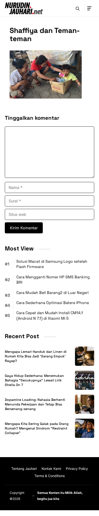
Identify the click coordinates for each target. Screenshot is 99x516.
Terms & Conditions (49, 476)
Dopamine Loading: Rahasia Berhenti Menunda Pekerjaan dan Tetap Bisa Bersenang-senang (35, 404)
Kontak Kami (51, 468)
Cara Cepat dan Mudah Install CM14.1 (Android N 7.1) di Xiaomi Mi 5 (49, 315)
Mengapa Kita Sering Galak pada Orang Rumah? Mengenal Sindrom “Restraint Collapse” (36, 428)
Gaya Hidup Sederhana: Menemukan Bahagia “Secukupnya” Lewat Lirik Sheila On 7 (34, 380)
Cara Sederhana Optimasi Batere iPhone (52, 302)
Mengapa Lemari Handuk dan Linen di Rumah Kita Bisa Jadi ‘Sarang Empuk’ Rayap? (36, 356)
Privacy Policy (77, 468)
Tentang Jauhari (24, 468)
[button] (78, 8)
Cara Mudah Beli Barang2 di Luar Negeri (52, 292)
